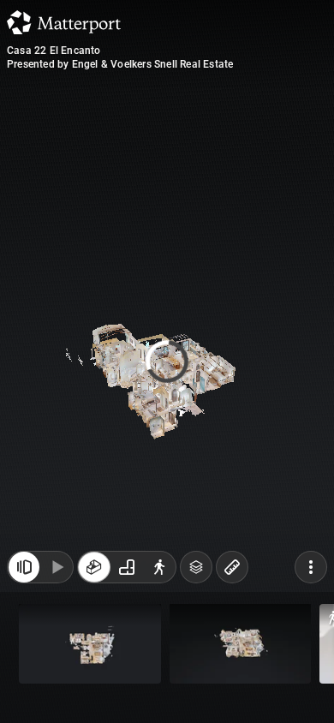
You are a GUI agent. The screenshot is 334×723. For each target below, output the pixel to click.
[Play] (56, 575)
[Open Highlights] (24, 575)
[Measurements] (232, 575)
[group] (126, 575)
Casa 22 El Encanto (54, 51)
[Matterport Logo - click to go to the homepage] (63, 22)
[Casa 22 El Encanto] (167, 361)
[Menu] (311, 575)
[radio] (94, 575)
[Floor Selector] (196, 575)
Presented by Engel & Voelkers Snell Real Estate (120, 64)
